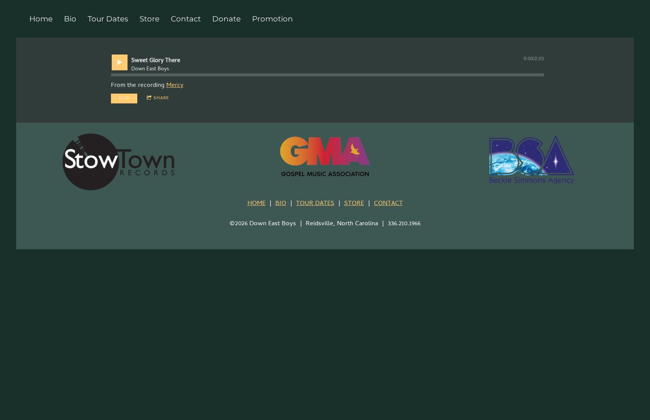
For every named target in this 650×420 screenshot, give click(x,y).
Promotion (272, 18)
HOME (257, 204)
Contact (186, 18)
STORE (354, 204)
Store (149, 18)
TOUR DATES (315, 204)
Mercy (175, 85)
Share (161, 98)
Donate (226, 18)
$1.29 (123, 98)
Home (41, 18)
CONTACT (388, 204)
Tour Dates (108, 18)
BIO (280, 204)
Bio (70, 18)
